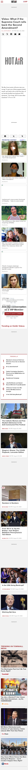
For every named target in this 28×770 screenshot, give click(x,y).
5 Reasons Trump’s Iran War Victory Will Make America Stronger (14, 389)
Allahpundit (6, 31)
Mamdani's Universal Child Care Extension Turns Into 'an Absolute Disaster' (15, 361)
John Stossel (5, 616)
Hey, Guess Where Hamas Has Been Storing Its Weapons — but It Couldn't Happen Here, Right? (13, 759)
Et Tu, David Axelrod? (12, 366)
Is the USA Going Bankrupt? (14, 394)
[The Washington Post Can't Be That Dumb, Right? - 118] (14, 659)
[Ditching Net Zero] (14, 602)
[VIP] (25, 1)
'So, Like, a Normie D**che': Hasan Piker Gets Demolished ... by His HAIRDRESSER (13, 699)
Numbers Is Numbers (10, 503)
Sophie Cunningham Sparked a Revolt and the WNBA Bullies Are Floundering (15, 373)
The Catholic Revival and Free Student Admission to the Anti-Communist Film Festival (13, 423)
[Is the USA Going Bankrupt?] (14, 575)
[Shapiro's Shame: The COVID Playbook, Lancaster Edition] (14, 440)
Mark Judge (5, 428)
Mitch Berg (5, 507)
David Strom (5, 456)
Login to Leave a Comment (14, 314)
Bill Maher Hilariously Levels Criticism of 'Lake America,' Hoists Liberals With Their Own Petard (13, 729)
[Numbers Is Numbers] (14, 493)
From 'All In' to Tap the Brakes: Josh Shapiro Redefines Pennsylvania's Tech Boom (12, 532)
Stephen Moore (6, 589)
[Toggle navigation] (2, 1)
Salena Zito (5, 538)
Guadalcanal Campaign (12, 378)
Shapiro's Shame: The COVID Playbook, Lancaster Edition (13, 451)
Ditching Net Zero (9, 612)
